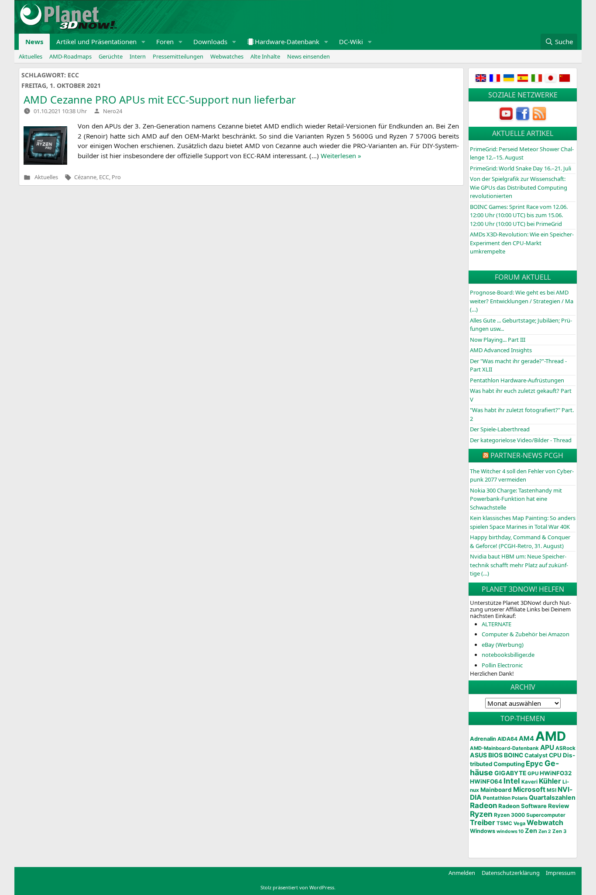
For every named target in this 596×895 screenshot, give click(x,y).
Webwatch (545, 822)
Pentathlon (496, 798)
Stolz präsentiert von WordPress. (298, 887)
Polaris (519, 798)
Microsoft (529, 789)
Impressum (560, 873)
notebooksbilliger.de (508, 655)
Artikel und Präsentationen (96, 41)
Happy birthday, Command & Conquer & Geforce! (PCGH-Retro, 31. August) (520, 541)
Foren (165, 41)
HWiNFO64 (486, 781)
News (34, 41)
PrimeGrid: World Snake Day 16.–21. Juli (520, 168)
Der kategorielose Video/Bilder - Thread (521, 440)
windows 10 (510, 831)
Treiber (482, 822)
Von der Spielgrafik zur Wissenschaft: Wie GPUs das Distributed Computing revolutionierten (518, 187)
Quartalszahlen (552, 797)
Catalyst (536, 755)
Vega (519, 823)
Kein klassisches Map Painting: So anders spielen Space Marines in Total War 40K (522, 522)
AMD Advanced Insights (501, 350)
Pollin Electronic (502, 665)
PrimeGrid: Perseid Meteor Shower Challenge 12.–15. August (522, 153)
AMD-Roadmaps (70, 56)
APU (547, 747)
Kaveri (529, 782)
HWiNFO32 (556, 773)
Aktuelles (30, 56)
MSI (551, 790)
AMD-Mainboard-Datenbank (504, 748)
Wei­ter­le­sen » (341, 155)
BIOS (495, 755)
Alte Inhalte (265, 56)
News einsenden (308, 56)
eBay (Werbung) (503, 645)
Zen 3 (559, 831)
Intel (512, 781)
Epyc (534, 763)
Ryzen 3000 (509, 815)
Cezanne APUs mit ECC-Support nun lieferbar (160, 99)
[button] (143, 42)
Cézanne (85, 177)
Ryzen (481, 814)
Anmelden (462, 873)
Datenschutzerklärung (511, 873)
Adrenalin (483, 738)
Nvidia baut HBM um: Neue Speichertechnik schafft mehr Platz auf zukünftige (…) (519, 564)
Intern (138, 56)
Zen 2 (544, 831)
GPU (532, 773)
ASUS (478, 755)
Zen (531, 831)
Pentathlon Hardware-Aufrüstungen (517, 380)
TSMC (504, 823)
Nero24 (112, 111)
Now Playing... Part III (497, 339)
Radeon (483, 805)
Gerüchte (111, 56)
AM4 (526, 738)
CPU (555, 755)
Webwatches (226, 56)
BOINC (513, 755)
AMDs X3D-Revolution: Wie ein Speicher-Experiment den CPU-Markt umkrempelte (522, 242)
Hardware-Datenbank (287, 41)
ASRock (565, 748)
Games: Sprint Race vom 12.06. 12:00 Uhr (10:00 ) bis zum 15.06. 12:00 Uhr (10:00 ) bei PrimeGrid (519, 215)
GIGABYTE (510, 773)
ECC (104, 177)
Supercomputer (545, 815)
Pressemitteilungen (178, 56)
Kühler (550, 781)
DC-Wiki (351, 41)
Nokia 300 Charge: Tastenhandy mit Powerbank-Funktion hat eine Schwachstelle (516, 498)
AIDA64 (507, 738)
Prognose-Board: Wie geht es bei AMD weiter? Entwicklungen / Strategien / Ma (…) (521, 300)
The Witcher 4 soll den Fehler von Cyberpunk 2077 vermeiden (522, 475)
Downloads (210, 41)
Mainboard (496, 789)
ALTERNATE (496, 624)
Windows (482, 831)
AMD (550, 736)
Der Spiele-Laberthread (500, 429)
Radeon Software (522, 805)
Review (558, 805)
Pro (116, 177)
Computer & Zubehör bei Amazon (525, 634)
